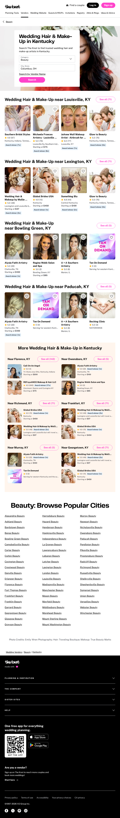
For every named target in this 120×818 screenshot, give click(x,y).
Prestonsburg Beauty (91, 556)
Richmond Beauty (89, 567)
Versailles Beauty (89, 601)
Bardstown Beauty (15, 527)
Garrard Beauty (13, 607)
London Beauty (50, 573)
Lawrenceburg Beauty (54, 550)
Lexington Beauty (51, 567)
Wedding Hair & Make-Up (48, 99)
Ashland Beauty (13, 521)
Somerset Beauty (89, 590)
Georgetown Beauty (15, 613)
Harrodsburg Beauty (53, 516)
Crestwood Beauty (15, 567)
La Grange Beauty (52, 544)
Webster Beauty (88, 607)
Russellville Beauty (90, 573)
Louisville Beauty (51, 578)
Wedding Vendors (14, 652)
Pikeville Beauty (89, 550)
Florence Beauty (14, 584)
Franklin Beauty (13, 601)
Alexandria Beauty (15, 516)
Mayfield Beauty (51, 601)
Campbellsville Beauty (17, 544)
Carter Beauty (12, 550)
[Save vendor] (26, 109)
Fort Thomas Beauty (16, 590)
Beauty (9, 22)
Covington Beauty (14, 561)
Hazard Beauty (50, 521)
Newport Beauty (89, 521)
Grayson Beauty (13, 624)
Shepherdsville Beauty (92, 584)
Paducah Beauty (89, 538)
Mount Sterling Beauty (54, 618)
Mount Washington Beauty (56, 624)
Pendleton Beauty (90, 544)
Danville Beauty (13, 573)
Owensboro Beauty (90, 533)
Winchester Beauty (90, 613)
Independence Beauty (54, 538)
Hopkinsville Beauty (53, 533)
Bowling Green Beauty (17, 538)
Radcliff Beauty (88, 561)
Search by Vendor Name (32, 74)
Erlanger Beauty (13, 578)
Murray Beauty (88, 516)
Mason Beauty (50, 596)
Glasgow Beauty (14, 618)
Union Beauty (87, 596)
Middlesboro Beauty (53, 607)
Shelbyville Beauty (90, 578)
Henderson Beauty (52, 527)
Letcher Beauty (50, 561)
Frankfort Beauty (14, 596)
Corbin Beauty (12, 556)
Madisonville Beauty (53, 584)
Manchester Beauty (53, 590)
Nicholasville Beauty (91, 527)
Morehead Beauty (52, 613)
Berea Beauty (12, 533)
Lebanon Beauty (51, 556)
